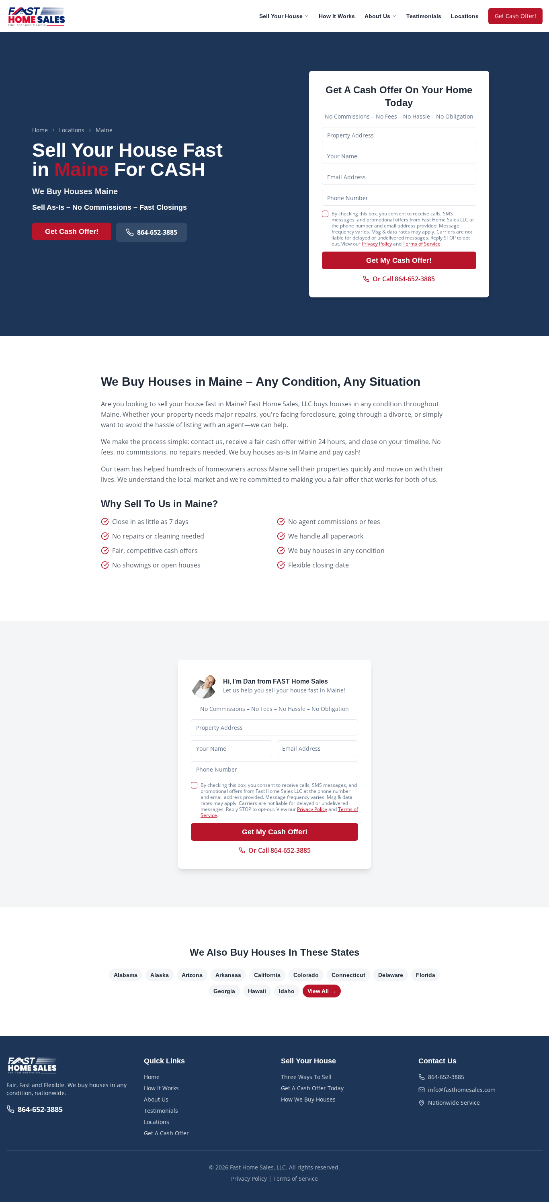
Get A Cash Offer (166, 1133)
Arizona (192, 975)
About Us (377, 16)
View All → (321, 991)
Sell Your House (281, 16)
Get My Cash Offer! (399, 260)
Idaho (287, 991)
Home (40, 130)
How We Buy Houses (308, 1099)
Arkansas (228, 975)
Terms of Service (421, 243)
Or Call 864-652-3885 (404, 278)
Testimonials (423, 16)
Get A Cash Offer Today (312, 1088)
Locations (465, 16)
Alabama (125, 975)
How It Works (337, 16)
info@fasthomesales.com (462, 1089)
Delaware (390, 975)
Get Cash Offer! (515, 16)
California (267, 975)
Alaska (159, 975)
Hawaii (257, 991)
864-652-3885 (157, 232)
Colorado (306, 975)
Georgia (224, 991)
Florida (425, 975)
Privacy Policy (377, 243)
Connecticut (348, 975)
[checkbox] (325, 214)
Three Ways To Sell (306, 1077)
